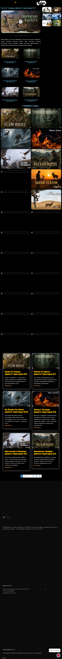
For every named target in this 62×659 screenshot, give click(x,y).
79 (33, 476)
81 (40, 476)
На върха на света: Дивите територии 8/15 (16, 410)
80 (36, 476)
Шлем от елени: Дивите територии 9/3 (16, 373)
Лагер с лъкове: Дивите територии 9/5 (45, 410)
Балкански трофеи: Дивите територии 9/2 (45, 452)
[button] (15, 2)
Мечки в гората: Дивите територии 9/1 (45, 373)
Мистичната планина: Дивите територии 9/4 (16, 452)
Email (4, 657)
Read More (8, 385)
